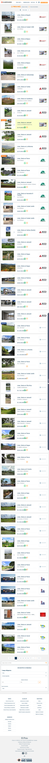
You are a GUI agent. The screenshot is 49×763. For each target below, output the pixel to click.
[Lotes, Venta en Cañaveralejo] (8, 76)
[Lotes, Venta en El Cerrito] (8, 470)
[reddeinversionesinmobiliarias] (43, 89)
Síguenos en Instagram (39, 714)
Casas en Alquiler (24, 703)
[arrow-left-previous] (13, 658)
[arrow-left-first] (10, 658)
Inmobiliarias (26, 2)
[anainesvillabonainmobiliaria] (43, 160)
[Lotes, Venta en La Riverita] (8, 351)
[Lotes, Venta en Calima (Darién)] (8, 231)
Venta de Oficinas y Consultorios (9, 707)
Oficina (39, 701)
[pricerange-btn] (39, 682)
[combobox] (24, 663)
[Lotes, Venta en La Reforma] (8, 148)
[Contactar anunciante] (27, 20)
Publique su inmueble (44, 2)
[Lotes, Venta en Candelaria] (8, 100)
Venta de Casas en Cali (9, 701)
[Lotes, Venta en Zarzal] (8, 638)
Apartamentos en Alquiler (24, 701)
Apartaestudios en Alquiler (24, 705)
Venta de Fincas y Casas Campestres (9, 709)
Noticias (33, 2)
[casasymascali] (43, 579)
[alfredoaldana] (43, 614)
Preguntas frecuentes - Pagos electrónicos (24, 749)
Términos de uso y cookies (24, 747)
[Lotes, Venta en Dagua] (8, 255)
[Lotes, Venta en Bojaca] (8, 40)
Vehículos (9, 723)
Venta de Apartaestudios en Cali (9, 705)
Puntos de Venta (39, 703)
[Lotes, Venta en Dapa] (8, 494)
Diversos (9, 728)
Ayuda (39, 709)
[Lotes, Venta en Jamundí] (8, 112)
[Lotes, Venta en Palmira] (8, 279)
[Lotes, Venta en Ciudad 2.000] (8, 28)
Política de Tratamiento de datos (24, 744)
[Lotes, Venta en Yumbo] (8, 88)
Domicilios (39, 705)
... (33, 658)
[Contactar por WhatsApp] (25, 20)
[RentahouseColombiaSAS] (43, 17)
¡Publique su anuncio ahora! (9, 719)
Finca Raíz (18, 2)
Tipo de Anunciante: (5, 686)
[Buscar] (46, 663)
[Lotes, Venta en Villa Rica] (8, 387)
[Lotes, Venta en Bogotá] (8, 16)
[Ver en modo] (20, 10)
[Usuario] (39, 2)
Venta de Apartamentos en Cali (9, 703)
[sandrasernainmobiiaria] (43, 328)
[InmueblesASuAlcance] (43, 626)
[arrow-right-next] (36, 658)
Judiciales (9, 730)
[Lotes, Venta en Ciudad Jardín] (8, 207)
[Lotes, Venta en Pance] (8, 160)
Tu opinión (48, 380)
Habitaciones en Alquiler (24, 707)
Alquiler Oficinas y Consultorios (24, 709)
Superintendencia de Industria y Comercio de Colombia (24, 751)
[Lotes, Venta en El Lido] (8, 52)
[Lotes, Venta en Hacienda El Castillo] (8, 195)
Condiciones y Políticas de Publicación (24, 742)
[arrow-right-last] (39, 658)
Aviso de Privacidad (24, 745)
